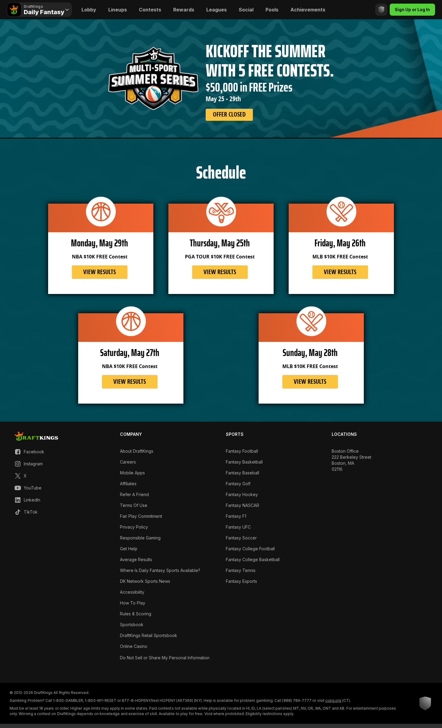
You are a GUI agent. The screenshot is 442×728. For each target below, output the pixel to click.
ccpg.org (333, 700)
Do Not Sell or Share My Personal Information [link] (165, 657)
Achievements (307, 10)
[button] (29, 451)
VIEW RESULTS (99, 272)
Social (246, 10)
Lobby (88, 10)
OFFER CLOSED (229, 114)
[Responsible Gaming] (381, 10)
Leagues (216, 10)
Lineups (117, 10)
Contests (150, 10)
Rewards (183, 10)
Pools (272, 10)
